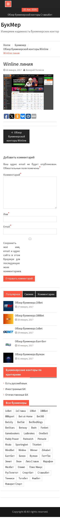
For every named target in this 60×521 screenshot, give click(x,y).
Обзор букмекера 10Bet (29, 302)
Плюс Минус (35, 467)
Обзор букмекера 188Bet (29, 315)
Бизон (22, 455)
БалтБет (10, 455)
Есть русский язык (16, 383)
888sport (9, 416)
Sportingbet (22, 444)
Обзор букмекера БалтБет (30, 341)
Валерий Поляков (35, 69)
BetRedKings (36, 422)
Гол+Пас (46, 455)
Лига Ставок (32, 461)
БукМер (11, 24)
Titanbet (37, 444)
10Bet (33, 410)
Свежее (28, 294)
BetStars (10, 427)
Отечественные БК (16, 394)
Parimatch (28, 438)
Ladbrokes (29, 433)
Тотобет (23, 478)
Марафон (48, 461)
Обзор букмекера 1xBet (29, 328)
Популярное (13, 294)
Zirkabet (46, 450)
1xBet (8, 410)
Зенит (8, 461)
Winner (34, 450)
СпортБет (28, 472)
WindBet (9, 450)
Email (7, 226)
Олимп (21, 467)
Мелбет (9, 467)
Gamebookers (12, 433)
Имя (6, 214)
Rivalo (8, 444)
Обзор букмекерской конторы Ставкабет (30, 14)
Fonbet (44, 427)
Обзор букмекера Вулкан (29, 354)
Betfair (21, 422)
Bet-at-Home (25, 416)
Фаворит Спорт (13, 483)
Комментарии (46, 294)
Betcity (9, 422)
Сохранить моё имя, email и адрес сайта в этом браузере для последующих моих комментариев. (11, 257)
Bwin (33, 427)
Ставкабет (43, 472)
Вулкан (34, 455)
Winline (22, 450)
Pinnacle (42, 438)
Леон (19, 461)
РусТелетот (11, 472)
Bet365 (40, 416)
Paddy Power (12, 438)
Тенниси (9, 478)
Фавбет (36, 478)
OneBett (43, 433)
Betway (23, 427)
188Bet (44, 410)
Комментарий (11, 174)
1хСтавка (21, 410)
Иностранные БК (15, 389)
